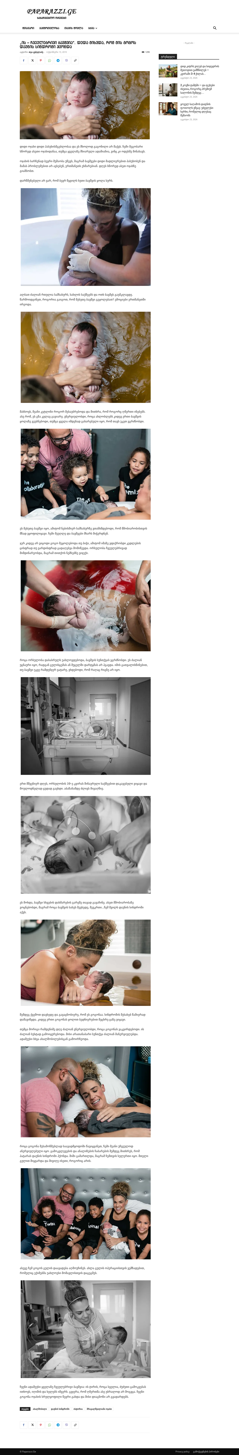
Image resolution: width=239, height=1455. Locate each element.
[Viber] (66, 60)
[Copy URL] (75, 60)
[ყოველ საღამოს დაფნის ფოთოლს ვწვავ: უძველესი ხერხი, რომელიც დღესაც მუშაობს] (168, 108)
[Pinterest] (40, 60)
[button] (214, 28)
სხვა (91, 28)
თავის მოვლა (73, 28)
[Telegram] (58, 60)
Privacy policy (183, 1451)
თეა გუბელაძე (36, 52)
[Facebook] (23, 60)
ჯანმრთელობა (49, 28)
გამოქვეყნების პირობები (206, 1451)
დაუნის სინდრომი (60, 1408)
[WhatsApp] (49, 60)
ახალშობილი (40, 1408)
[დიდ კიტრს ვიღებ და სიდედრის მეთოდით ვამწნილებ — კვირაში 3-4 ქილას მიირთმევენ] (168, 71)
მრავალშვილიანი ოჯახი (99, 1408)
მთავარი (28, 28)
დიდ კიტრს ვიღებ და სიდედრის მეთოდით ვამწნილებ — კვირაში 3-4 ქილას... (199, 70)
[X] (32, 60)
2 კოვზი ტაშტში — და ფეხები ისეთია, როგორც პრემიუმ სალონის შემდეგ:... (197, 89)
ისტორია (78, 1408)
